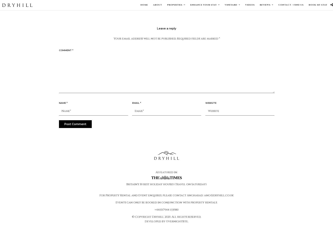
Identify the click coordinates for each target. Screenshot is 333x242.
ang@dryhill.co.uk (219, 195)
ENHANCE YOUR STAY (203, 4)
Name (63, 103)
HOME (144, 4)
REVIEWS (265, 4)
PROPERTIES (174, 4)
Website (210, 103)
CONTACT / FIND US (291, 4)
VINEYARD (231, 4)
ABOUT (157, 4)
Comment (66, 50)
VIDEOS (250, 4)
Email (136, 103)
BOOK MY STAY (318, 4)
